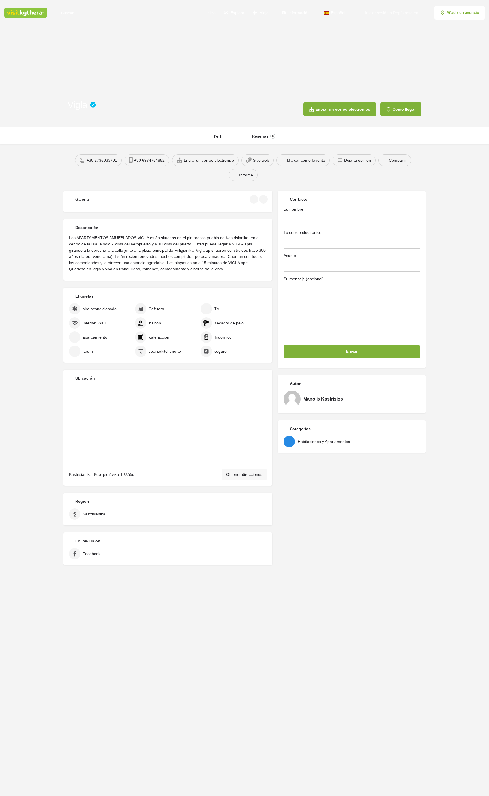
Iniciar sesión (377, 12)
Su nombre (293, 209)
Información (298, 12)
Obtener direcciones (244, 474)
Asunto (290, 255)
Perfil (219, 136)
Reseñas (263, 136)
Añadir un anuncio (463, 12)
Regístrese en (405, 12)
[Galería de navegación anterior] (254, 199)
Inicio (210, 12)
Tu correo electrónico (302, 232)
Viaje (264, 12)
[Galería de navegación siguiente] (264, 199)
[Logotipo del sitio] (26, 12)
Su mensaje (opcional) (304, 279)
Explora (237, 12)
